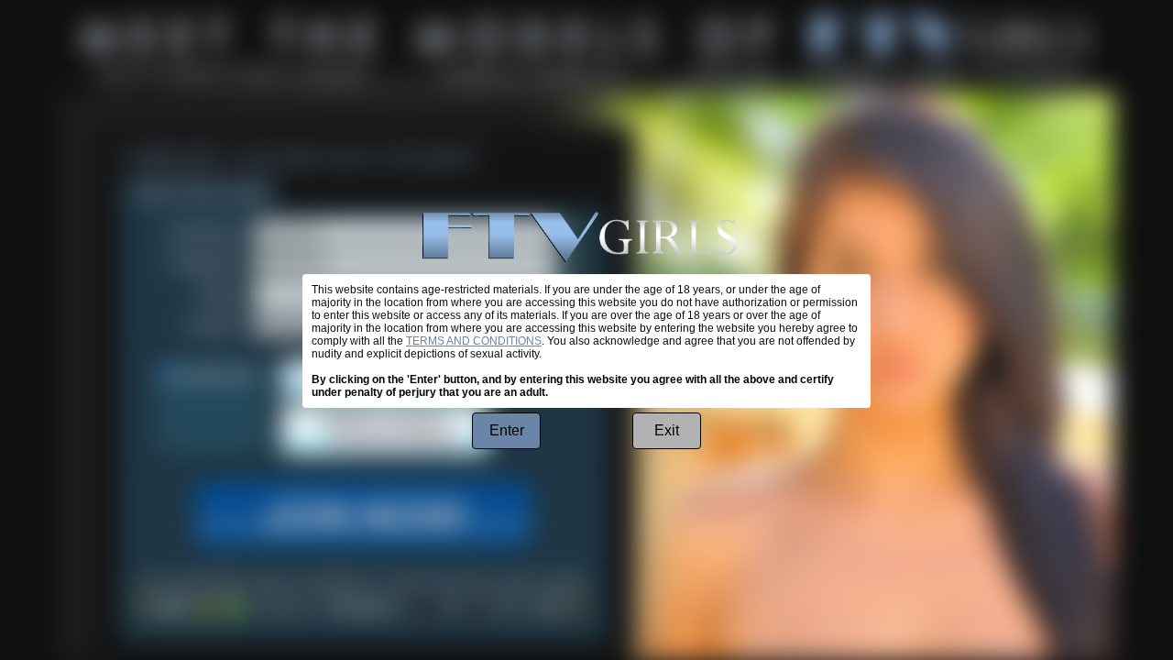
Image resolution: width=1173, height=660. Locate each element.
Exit (666, 430)
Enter (506, 430)
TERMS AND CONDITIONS (474, 341)
